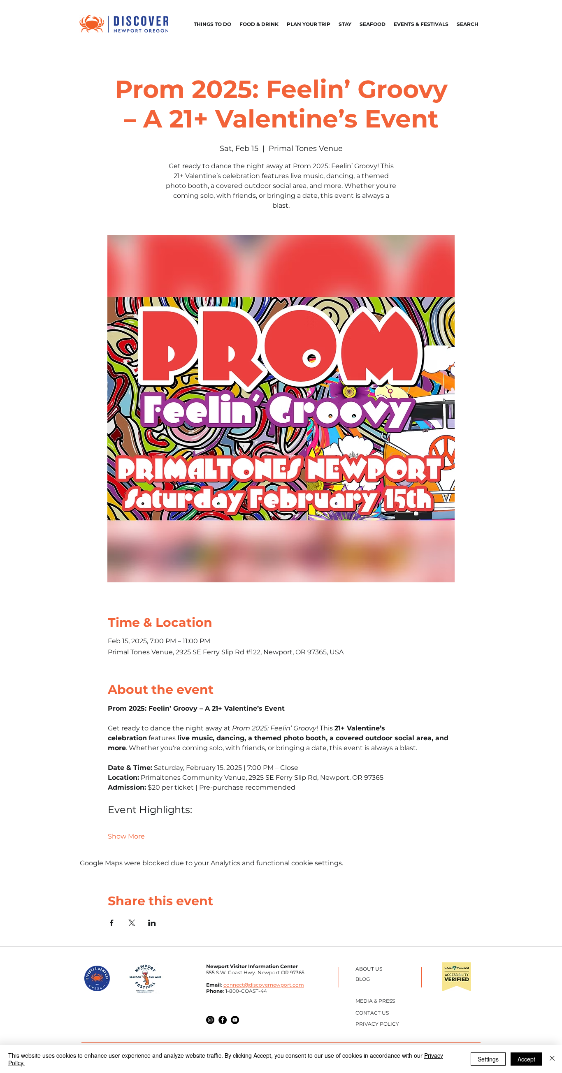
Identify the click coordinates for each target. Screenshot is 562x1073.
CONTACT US (372, 1013)
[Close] (552, 1059)
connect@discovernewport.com (263, 985)
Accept (526, 1059)
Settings (488, 1059)
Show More (126, 836)
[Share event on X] (132, 923)
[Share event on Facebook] (112, 923)
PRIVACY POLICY (377, 1024)
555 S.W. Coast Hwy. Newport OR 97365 (255, 972)
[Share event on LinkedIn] (152, 923)
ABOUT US (368, 969)
